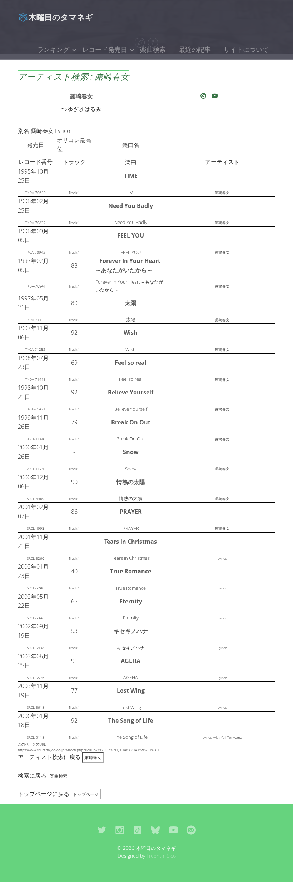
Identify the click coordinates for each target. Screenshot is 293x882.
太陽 (130, 303)
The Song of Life (130, 720)
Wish (131, 333)
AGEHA (130, 661)
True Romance (130, 571)
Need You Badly (130, 206)
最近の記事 (195, 49)
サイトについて (246, 49)
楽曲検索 (153, 49)
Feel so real (130, 363)
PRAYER (131, 511)
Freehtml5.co (161, 855)
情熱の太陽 (130, 482)
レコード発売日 (104, 49)
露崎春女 (81, 96)
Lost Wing (131, 690)
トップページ (86, 794)
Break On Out (130, 422)
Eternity (130, 601)
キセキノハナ (131, 631)
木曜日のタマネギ (61, 16)
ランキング (53, 49)
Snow (131, 452)
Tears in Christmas (130, 541)
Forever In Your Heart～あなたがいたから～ (127, 265)
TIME (131, 176)
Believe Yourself (130, 392)
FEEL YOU (130, 235)
